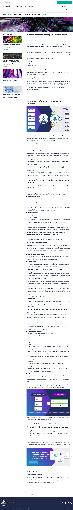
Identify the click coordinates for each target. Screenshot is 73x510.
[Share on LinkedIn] (32, 494)
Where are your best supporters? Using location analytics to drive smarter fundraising (11, 62)
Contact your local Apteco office (66, 508)
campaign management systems (59, 351)
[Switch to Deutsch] (11, 502)
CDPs (28, 333)
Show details (44, 14)
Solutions (19, 502)
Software (15, 502)
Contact (43, 502)
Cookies (25, 508)
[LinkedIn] (65, 503)
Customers (31, 502)
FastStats (29, 163)
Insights (39, 502)
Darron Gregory (39, 40)
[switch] (19, 14)
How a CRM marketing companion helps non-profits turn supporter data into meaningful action (11, 96)
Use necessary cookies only (64, 9)
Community (25, 502)
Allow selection (64, 6)
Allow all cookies (64, 2)
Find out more (5, 49)
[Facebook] (71, 503)
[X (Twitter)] (62, 503)
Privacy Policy (20, 508)
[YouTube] (68, 503)
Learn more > (29, 486)
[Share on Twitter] (31, 494)
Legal (28, 508)
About (35, 502)
